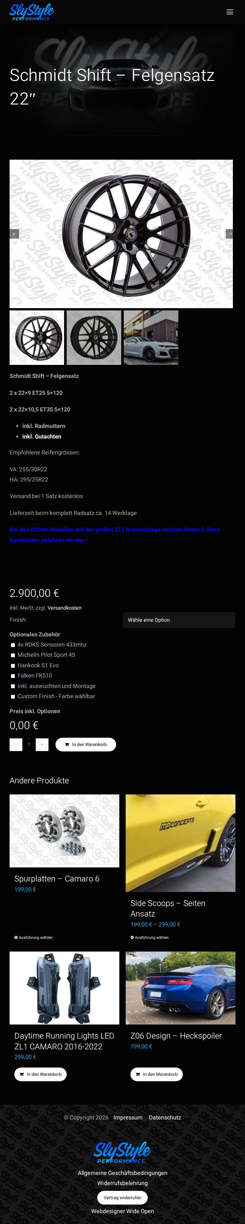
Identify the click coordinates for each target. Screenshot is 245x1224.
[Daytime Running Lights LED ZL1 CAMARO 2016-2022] (64, 988)
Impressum (128, 1117)
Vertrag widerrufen (122, 1197)
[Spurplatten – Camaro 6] (64, 831)
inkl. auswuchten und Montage (57, 686)
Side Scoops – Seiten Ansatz (167, 908)
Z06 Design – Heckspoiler (176, 1036)
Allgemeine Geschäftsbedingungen (122, 1173)
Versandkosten (65, 608)
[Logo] (32, 6)
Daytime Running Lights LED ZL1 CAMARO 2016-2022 (64, 1041)
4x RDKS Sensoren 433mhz (52, 645)
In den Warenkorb (89, 744)
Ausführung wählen (36, 937)
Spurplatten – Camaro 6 (57, 879)
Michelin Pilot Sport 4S (46, 655)
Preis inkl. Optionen (35, 711)
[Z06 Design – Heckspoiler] (180, 988)
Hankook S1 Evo (38, 665)
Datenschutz (165, 1117)
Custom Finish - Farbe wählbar (56, 696)
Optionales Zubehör (35, 634)
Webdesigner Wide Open (122, 1211)
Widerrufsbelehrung (122, 1183)
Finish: (18, 620)
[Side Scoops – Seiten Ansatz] (180, 843)
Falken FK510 (35, 675)
